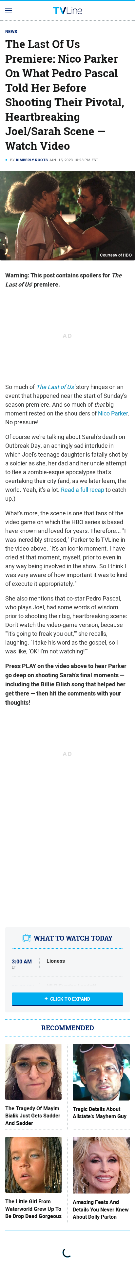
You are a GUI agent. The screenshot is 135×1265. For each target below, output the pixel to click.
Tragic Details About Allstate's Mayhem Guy (99, 1113)
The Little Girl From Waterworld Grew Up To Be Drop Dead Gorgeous (33, 1209)
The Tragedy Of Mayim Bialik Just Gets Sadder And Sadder (32, 1116)
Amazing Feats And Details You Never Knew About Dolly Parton (101, 1210)
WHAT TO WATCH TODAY (73, 938)
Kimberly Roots (32, 160)
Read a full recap (82, 490)
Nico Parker (113, 413)
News (11, 31)
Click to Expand (70, 999)
